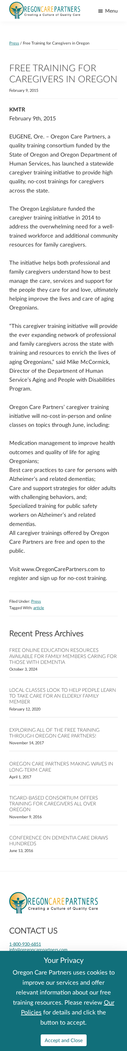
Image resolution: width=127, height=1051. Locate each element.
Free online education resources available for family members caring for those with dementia (63, 655)
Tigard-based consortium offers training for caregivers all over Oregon (53, 803)
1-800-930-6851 (25, 944)
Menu (111, 11)
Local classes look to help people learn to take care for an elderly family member (62, 695)
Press (36, 601)
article (38, 607)
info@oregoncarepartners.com (38, 949)
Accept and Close (64, 1040)
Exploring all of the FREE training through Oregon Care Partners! (54, 732)
